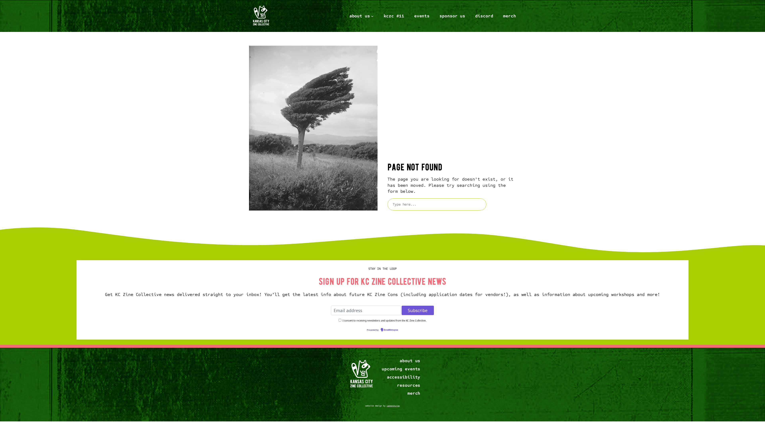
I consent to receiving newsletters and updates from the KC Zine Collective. (384, 320)
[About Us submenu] (372, 16)
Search (503, 204)
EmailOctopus (391, 330)
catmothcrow (393, 405)
